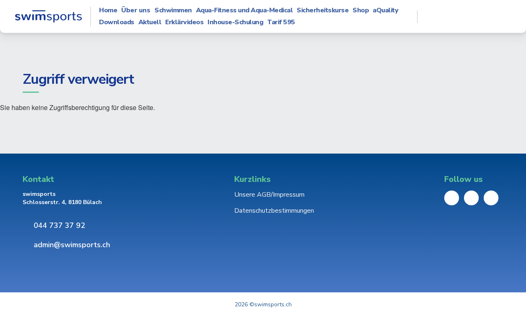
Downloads (116, 22)
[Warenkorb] (496, 16)
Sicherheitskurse (322, 10)
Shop (361, 10)
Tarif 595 (281, 22)
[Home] (48, 16)
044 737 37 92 (59, 225)
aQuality (385, 10)
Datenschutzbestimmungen (274, 210)
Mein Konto (468, 16)
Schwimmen (173, 10)
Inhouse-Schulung (235, 22)
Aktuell (149, 22)
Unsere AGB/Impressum (269, 194)
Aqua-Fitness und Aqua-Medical (244, 10)
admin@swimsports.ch (72, 245)
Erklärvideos (184, 22)
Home (108, 10)
